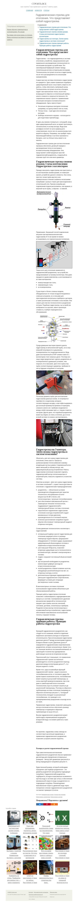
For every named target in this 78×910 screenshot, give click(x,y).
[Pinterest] (47, 804)
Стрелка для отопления (59, 794)
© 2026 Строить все (12, 892)
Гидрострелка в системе (56, 797)
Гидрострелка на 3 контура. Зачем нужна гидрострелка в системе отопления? (53, 40)
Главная (29, 10)
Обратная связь (53, 892)
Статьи (46, 10)
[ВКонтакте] (39, 804)
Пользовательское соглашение (41, 892)
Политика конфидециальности (36, 894)
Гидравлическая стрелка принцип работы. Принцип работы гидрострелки (54, 44)
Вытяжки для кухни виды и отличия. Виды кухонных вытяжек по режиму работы (19, 37)
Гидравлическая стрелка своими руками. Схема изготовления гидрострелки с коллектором (53, 34)
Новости (38, 10)
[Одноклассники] (54, 804)
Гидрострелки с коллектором (43, 797)
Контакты (31, 892)
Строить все (39, 3)
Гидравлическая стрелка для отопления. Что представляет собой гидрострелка (55, 28)
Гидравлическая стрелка (47, 794)
